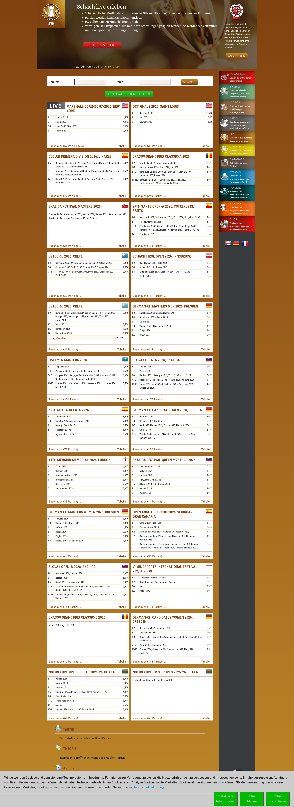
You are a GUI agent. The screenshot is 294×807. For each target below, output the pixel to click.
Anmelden (237, 56)
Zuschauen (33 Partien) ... (65, 501)
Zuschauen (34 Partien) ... (149, 501)
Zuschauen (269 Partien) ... (150, 195)
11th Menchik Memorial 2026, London (80, 460)
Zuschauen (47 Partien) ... (65, 195)
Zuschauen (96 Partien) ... (149, 556)
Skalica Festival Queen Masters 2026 (164, 460)
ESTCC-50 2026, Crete (66, 256)
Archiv (69, 768)
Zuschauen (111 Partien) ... (150, 295)
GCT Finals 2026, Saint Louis (156, 106)
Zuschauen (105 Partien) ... (150, 606)
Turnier (118, 82)
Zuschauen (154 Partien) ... (66, 606)
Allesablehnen (251, 798)
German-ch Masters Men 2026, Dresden (165, 306)
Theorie (69, 748)
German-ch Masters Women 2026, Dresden (84, 512)
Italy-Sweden (58, 338)
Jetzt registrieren (102, 45)
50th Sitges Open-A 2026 (69, 410)
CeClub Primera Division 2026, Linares (80, 156)
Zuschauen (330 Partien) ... (66, 399)
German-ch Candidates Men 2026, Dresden (167, 410)
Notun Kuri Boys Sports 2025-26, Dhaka (165, 672)
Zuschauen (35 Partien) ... (65, 245)
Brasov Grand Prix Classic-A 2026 (161, 156)
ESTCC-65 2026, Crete (66, 306)
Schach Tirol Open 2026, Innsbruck (162, 256)
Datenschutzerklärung (148, 787)
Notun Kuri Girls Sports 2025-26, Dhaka (82, 672)
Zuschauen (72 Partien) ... (65, 449)
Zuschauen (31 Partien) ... (65, 349)
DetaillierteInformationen (226, 798)
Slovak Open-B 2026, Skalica (72, 567)
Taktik (68, 729)
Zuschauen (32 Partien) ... (149, 145)
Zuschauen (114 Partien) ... (150, 661)
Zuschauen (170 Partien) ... (150, 449)
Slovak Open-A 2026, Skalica (156, 360)
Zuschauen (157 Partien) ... (150, 399)
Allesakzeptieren (278, 798)
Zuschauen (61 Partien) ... (65, 718)
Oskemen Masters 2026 (68, 360)
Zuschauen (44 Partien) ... (149, 349)
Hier (221, 782)
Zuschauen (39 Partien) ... (65, 295)
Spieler (53, 82)
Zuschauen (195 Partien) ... (150, 245)
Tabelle (121, 145)
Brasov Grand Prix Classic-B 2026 (77, 617)
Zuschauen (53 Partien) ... (149, 718)
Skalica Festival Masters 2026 (75, 206)
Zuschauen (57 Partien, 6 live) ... (68, 145)
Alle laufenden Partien (129, 94)
